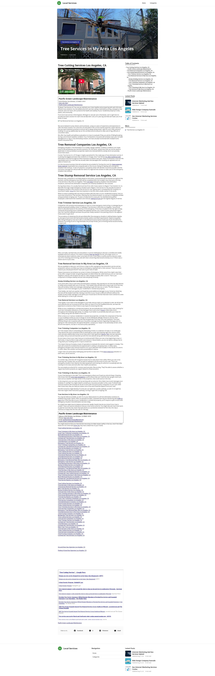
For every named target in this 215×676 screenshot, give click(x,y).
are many (90, 182)
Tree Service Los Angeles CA (70, 42)
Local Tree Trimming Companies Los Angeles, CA (73, 433)
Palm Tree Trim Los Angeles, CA (68, 527)
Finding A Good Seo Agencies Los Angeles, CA (72, 550)
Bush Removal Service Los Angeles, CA (70, 435)
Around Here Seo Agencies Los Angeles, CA (71, 547)
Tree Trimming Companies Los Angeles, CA (71, 445)
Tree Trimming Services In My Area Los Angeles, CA (74, 475)
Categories (153, 3)
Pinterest (105, 630)
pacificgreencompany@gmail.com (73, 420)
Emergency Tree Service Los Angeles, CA (70, 443)
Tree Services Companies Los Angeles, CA (71, 508)
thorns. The (105, 334)
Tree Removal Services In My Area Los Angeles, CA (74, 436)
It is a (71, 191)
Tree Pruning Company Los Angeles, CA (70, 513)
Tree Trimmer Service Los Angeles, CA (70, 520)
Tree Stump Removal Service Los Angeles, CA (72, 455)
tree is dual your (108, 352)
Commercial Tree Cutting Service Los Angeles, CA (73, 473)
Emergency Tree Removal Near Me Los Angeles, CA (74, 460)
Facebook (80, 630)
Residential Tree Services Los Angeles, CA (71, 515)
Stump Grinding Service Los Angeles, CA (70, 465)
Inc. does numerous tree (113, 157)
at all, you (77, 425)
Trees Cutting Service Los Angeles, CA (70, 505)
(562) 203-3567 (63, 103)
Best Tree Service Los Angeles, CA (68, 488)
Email (119, 630)
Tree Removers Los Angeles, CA (68, 441)
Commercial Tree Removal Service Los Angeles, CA (74, 446)
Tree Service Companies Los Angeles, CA (70, 500)
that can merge (94, 254)
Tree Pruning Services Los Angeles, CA (70, 503)
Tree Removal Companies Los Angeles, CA (139, 70)
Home (144, 3)
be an (103, 310)
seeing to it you (96, 199)
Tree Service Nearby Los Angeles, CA (69, 448)
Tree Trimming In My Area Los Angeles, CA (71, 431)
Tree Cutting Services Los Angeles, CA (70, 428)
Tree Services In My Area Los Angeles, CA (71, 440)
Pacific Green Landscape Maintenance (70, 105)
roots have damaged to (78, 377)
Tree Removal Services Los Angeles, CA (70, 456)
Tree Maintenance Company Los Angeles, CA (72, 502)
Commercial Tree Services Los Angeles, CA (71, 438)
